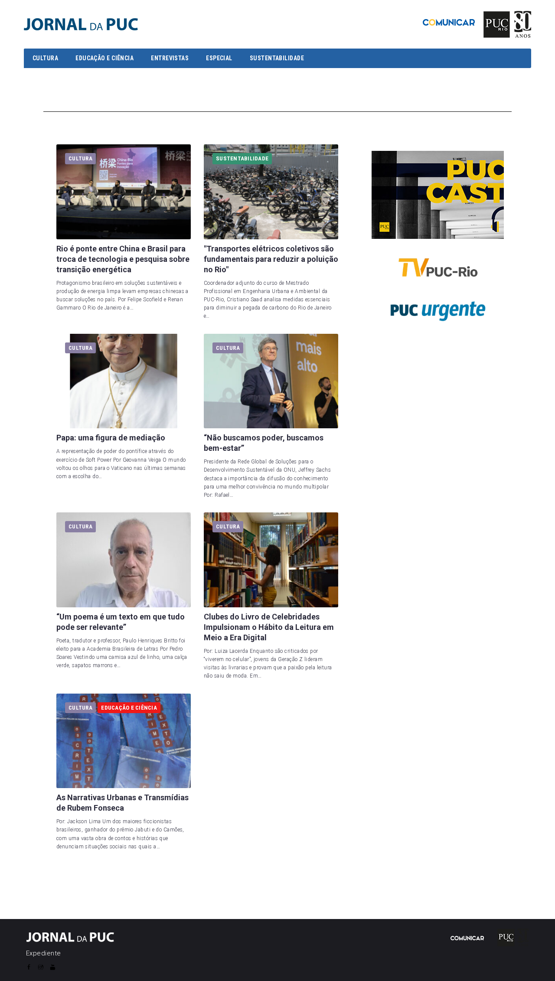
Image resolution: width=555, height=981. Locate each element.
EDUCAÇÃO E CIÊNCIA (104, 58)
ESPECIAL (219, 58)
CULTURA (45, 58)
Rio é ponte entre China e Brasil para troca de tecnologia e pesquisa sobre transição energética (122, 259)
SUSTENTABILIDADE (277, 58)
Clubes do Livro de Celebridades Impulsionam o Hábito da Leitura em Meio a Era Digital (269, 627)
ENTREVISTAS (170, 58)
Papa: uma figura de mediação (110, 437)
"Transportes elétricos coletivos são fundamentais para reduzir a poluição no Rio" (271, 259)
